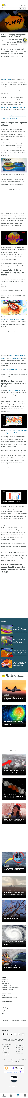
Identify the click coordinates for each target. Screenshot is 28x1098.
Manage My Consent (7, 989)
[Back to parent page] (5, 7)
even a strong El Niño (14, 390)
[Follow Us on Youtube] (11, 1034)
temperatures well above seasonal (12, 319)
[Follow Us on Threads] (19, 1034)
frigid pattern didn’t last (11, 369)
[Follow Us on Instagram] (7, 1034)
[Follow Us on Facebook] (3, 1034)
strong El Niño (6, 80)
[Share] (2, 41)
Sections (21, 8)
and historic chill (17, 358)
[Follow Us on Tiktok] (15, 1034)
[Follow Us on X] (23, 1034)
